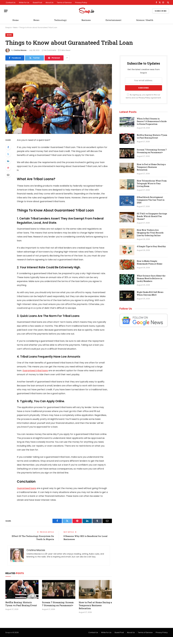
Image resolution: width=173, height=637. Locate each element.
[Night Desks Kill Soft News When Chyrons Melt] (126, 296)
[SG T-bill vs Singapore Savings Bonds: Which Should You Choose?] (126, 217)
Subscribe (161, 11)
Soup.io (8, 27)
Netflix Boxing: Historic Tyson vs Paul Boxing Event (21, 604)
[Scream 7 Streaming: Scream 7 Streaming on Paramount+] (58, 589)
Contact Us (10, 2)
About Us (49, 2)
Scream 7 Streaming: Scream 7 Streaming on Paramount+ (58, 604)
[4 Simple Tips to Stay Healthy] (126, 250)
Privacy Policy (81, 2)
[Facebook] (8, 147)
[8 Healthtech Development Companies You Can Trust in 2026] (126, 201)
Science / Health (144, 20)
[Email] (8, 175)
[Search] (168, 2)
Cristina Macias (20, 50)
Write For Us (24, 2)
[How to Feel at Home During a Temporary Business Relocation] (95, 589)
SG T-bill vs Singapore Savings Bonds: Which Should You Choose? (152, 216)
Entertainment (113, 20)
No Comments (50, 50)
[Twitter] (8, 154)
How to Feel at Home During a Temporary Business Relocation (95, 605)
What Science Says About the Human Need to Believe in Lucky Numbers (151, 278)
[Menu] (6, 11)
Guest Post (37, 2)
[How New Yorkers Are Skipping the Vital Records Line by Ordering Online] (126, 233)
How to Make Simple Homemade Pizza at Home (149, 262)
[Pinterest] (8, 168)
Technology (60, 20)
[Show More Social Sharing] (67, 57)
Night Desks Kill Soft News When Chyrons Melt (150, 293)
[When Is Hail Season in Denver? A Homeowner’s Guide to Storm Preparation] (126, 122)
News (36, 20)
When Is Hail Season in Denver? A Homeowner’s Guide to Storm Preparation (152, 121)
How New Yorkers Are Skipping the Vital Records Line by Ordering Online (150, 233)
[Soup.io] (86, 11)
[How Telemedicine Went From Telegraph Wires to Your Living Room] (126, 184)
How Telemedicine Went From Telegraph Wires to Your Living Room (152, 183)
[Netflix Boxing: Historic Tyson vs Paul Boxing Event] (22, 589)
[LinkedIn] (8, 161)
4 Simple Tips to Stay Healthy (151, 246)
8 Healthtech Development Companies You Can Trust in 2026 (150, 200)
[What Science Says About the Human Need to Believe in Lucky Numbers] (126, 279)
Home (15, 20)
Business (86, 20)
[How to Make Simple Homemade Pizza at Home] (126, 264)
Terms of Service (64, 2)
